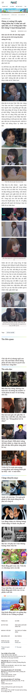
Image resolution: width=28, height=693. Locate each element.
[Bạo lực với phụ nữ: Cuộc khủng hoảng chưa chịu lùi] (14, 534)
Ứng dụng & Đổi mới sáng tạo (20, 625)
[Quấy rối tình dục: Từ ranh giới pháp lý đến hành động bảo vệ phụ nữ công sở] (14, 487)
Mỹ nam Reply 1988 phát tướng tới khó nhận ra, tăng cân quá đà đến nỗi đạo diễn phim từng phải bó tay (14, 444)
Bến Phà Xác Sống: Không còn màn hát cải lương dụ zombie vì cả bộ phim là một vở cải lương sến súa (13, 391)
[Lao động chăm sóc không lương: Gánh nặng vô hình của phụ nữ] (14, 512)
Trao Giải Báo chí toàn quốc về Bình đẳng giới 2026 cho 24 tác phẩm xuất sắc (13, 590)
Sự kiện (12, 6)
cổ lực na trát (10, 332)
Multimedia (18, 636)
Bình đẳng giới (5, 14)
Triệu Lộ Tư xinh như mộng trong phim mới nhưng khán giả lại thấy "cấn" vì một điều (14, 469)
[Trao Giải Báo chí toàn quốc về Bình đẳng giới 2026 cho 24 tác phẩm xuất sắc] (14, 578)
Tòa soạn (18, 647)
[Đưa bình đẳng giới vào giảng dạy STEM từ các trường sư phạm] (14, 602)
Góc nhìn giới (21, 14)
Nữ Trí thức (19, 6)
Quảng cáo (18, 642)
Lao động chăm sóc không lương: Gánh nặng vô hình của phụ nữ (14, 522)
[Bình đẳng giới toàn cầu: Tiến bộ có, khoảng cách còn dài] (14, 556)
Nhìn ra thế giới (6, 630)
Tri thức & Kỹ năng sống (20, 631)
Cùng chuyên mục (10, 478)
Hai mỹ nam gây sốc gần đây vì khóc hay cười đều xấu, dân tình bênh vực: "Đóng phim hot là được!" (14, 418)
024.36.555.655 (5, 642)
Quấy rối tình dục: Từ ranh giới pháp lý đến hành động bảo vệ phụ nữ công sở (13, 499)
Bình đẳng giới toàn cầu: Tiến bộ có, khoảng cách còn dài (14, 567)
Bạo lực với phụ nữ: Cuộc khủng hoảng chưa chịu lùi (13, 545)
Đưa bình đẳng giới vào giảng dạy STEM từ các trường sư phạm (14, 613)
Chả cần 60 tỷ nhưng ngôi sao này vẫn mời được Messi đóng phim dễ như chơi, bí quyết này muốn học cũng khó (13, 362)
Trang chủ (5, 6)
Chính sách (14, 14)
